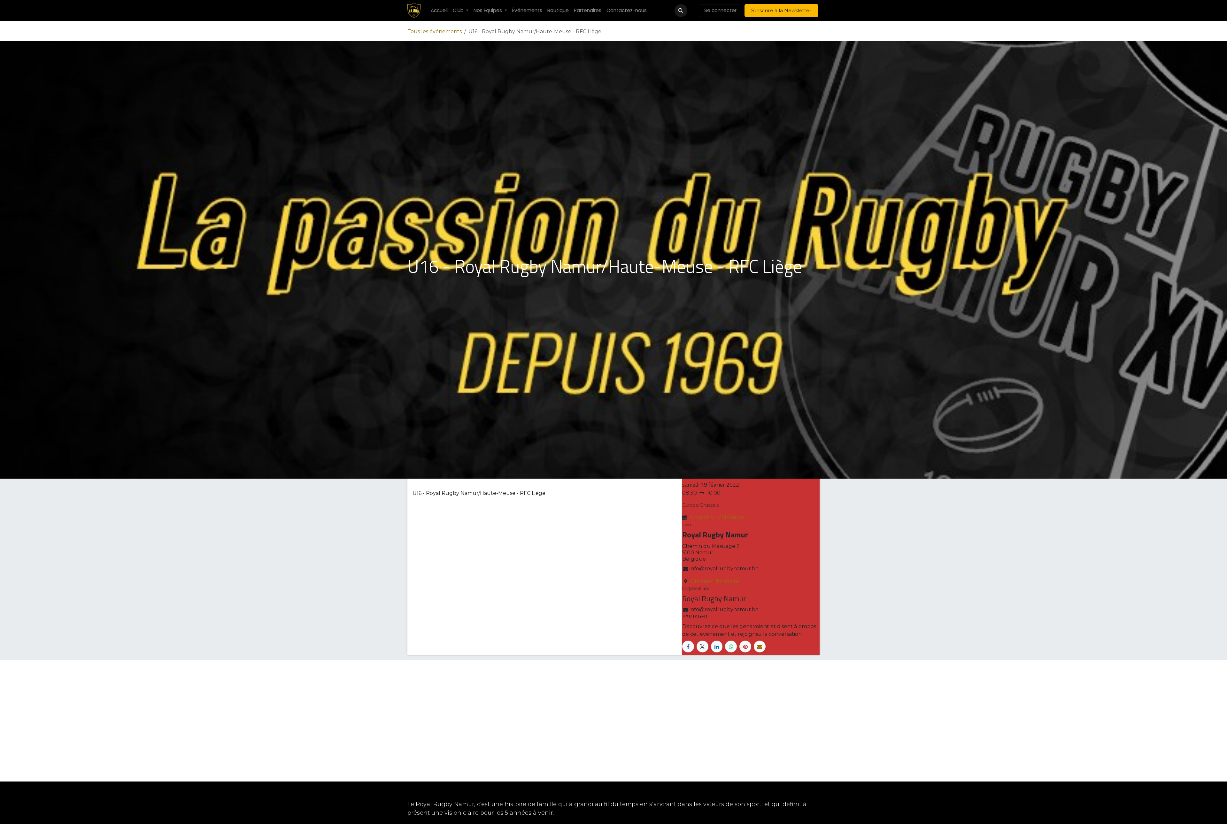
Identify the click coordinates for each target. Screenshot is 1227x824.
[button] (681, 10)
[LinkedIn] (717, 646)
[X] (702, 646)
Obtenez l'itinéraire (714, 581)
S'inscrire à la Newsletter (781, 10)
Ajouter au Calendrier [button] (717, 517)
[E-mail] (760, 646)
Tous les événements (434, 31)
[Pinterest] (745, 646)
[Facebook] (688, 646)
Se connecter (720, 10)
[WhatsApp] (731, 646)
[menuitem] (439, 10)
